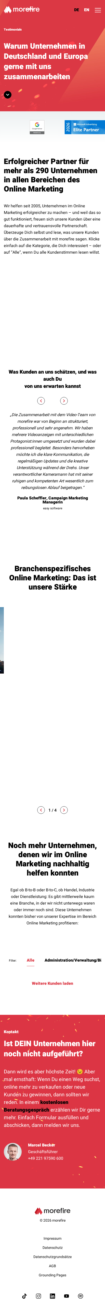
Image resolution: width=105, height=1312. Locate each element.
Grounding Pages (52, 1275)
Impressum (52, 1238)
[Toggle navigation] (98, 10)
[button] (41, 810)
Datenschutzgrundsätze (52, 1257)
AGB (52, 1266)
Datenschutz (53, 1247)
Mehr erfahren (18, 789)
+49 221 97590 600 (45, 1158)
